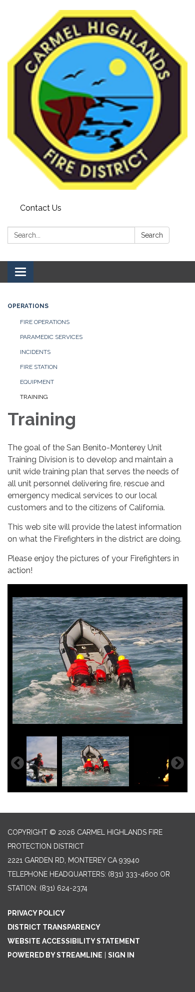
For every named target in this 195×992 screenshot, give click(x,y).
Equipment (37, 381)
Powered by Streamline (55, 955)
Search (152, 235)
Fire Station (39, 366)
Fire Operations (45, 322)
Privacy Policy (36, 913)
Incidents (35, 351)
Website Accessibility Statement (74, 941)
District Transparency (54, 927)
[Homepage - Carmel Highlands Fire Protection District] (98, 100)
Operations (28, 306)
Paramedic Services (51, 336)
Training (34, 396)
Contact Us (41, 208)
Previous (17, 763)
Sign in (121, 955)
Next (177, 763)
